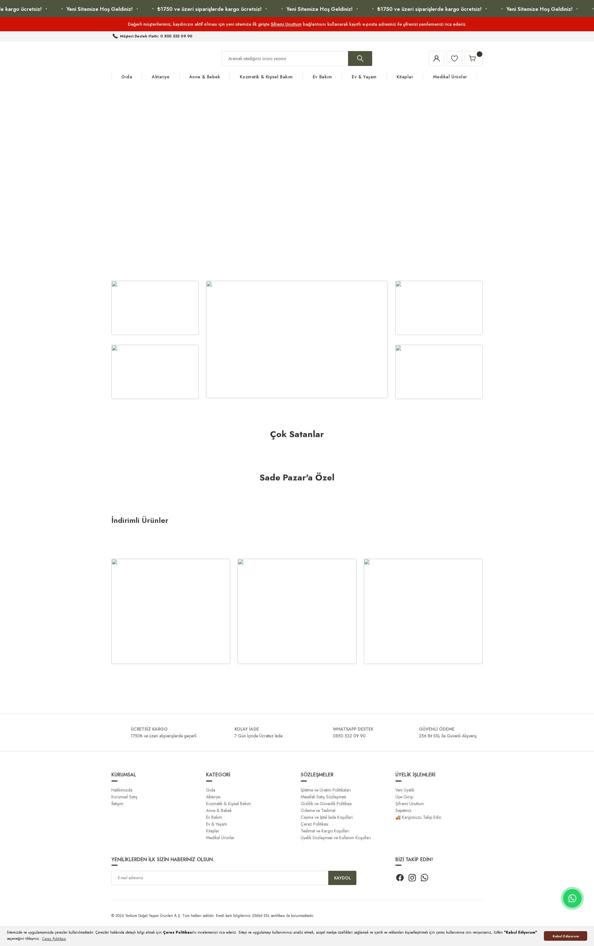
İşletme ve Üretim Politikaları (326, 790)
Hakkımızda (121, 790)
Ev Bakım (214, 817)
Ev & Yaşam (216, 824)
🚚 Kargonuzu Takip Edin (418, 817)
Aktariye (213, 797)
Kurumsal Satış (124, 797)
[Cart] (474, 58)
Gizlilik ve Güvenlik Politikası (326, 804)
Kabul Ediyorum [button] (566, 936)
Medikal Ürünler (220, 838)
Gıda (210, 790)
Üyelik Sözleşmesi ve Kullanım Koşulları (336, 838)
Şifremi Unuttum (286, 24)
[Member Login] (436, 58)
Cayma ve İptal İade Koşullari (327, 817)
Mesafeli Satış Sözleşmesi (323, 797)
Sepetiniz (403, 810)
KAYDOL (342, 878)
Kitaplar (212, 831)
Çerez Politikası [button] (54, 939)
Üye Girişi (404, 797)
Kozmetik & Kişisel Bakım (228, 804)
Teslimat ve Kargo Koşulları (325, 831)
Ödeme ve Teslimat (318, 810)
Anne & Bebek (219, 810)
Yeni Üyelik (404, 790)
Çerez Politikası (314, 824)
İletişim (117, 804)
